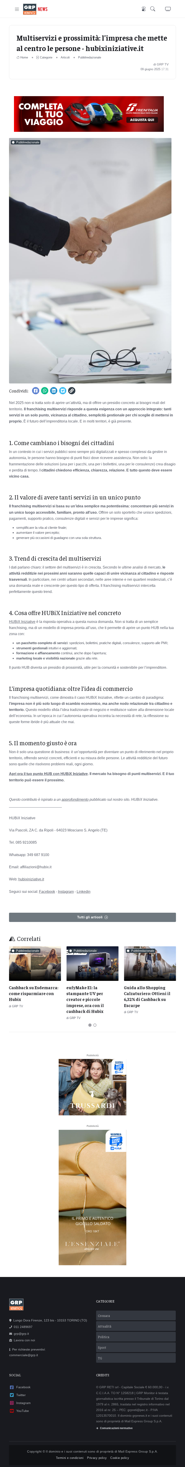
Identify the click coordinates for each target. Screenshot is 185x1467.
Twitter (21, 1395)
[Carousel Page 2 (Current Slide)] (95, 1025)
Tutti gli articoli (90, 917)
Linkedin (83, 892)
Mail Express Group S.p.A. (138, 1451)
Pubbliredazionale (89, 57)
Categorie (46, 57)
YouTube (22, 1411)
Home (24, 57)
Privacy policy (97, 1458)
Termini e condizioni (69, 1458)
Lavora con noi (24, 1340)
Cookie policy (119, 1458)
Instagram (66, 892)
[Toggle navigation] (17, 9)
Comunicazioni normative (116, 1428)
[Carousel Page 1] (90, 1025)
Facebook (47, 892)
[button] (153, 9)
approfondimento (75, 799)
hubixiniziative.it (31, 879)
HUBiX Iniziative (22, 622)
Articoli (65, 57)
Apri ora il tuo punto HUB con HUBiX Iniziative (48, 774)
